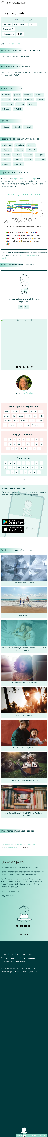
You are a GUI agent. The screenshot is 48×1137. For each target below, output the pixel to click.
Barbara (21, 145)
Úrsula (29, 127)
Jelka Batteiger (27, 393)
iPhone (35, 867)
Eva (5, 425)
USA (19, 255)
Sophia (15, 411)
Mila (41, 416)
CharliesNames (7, 844)
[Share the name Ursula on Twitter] (20, 367)
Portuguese (8, 104)
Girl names (7, 24)
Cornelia (20, 150)
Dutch (17, 95)
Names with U (8, 29)
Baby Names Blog (8, 896)
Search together (23, 1135)
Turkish (18, 109)
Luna (20, 425)
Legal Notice (20, 961)
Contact (4, 954)
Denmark (18, 881)
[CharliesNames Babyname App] (14, 3)
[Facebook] (21, 925)
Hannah (24, 420)
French (39, 95)
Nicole (32, 145)
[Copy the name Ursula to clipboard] (31, 367)
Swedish (7, 109)
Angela (40, 155)
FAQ (23, 958)
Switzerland (6, 887)
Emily (16, 420)
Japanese (29, 99)
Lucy (27, 425)
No (26, 307)
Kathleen (7, 150)
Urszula (18, 127)
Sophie (33, 411)
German (7, 99)
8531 (21, 34)
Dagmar (7, 164)
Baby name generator (10, 891)
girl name (16, 44)
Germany (32, 881)
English (29, 95)
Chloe (40, 420)
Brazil (3, 881)
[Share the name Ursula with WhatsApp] (24, 367)
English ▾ (24, 934)
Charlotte (24, 411)
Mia (41, 411)
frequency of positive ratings (24, 178)
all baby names (29, 874)
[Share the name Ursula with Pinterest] (28, 367)
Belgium (39, 879)
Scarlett (12, 425)
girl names (35, 872)
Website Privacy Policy (10, 958)
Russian (21, 104)
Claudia (29, 155)
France (25, 881)
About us (31, 958)
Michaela (32, 150)
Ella (14, 416)
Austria (32, 879)
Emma (20, 416)
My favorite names (38, 1135)
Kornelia (42, 159)
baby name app (24, 492)
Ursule (6, 127)
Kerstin (19, 159)
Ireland (10, 884)
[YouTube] (25, 925)
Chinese (7, 95)
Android (25, 867)
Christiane (8, 145)
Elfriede (7, 155)
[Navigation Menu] (45, 2)
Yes (20, 307)
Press (12, 954)
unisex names (13, 874)
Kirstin (18, 155)
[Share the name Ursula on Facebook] (16, 367)
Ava (35, 416)
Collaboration (6, 961)
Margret (7, 159)
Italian (18, 99)
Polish (41, 99)
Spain (36, 884)
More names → (37, 425)
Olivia (28, 416)
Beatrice (19, 164)
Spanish (33, 104)
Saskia (30, 159)
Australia (33, 255)
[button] (4, 342)
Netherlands (19, 884)
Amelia (6, 416)
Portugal (29, 884)
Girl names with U (20, 24)
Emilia (7, 411)
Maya (32, 420)
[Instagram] (29, 925)
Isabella (8, 420)
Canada (25, 255)
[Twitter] (17, 925)
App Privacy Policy (24, 954)
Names (33, 24)
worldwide (5, 258)
